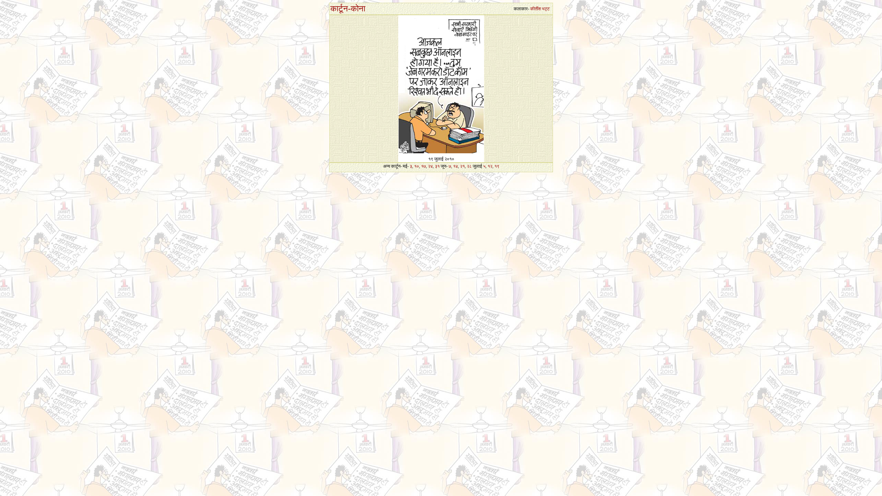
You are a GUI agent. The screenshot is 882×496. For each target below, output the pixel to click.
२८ (469, 166)
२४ (430, 166)
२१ (462, 166)
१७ (423, 166)
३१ (437, 166)
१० (416, 166)
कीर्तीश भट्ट (540, 8)
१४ (455, 166)
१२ (490, 166)
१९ (496, 166)
